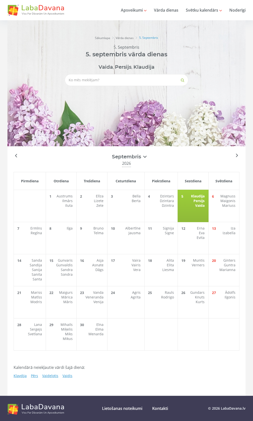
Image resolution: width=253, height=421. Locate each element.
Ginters (229, 260)
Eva (202, 233)
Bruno (98, 228)
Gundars (197, 292)
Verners (198, 265)
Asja (100, 260)
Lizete (99, 200)
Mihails (67, 324)
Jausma (134, 233)
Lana (38, 324)
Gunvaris (65, 260)
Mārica (67, 297)
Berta (136, 200)
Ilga (70, 228)
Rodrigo (167, 297)
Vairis (136, 265)
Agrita (136, 297)
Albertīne (133, 228)
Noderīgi (237, 10)
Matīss (36, 297)
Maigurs (66, 292)
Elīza (100, 196)
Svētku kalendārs (202, 10)
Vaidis (67, 375)
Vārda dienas (166, 10)
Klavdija (20, 375)
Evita (201, 237)
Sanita (37, 274)
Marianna (227, 269)
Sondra (67, 274)
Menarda (96, 334)
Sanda (37, 260)
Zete (100, 205)
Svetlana (35, 334)
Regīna (36, 233)
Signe (169, 233)
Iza (233, 228)
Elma (99, 329)
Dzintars (167, 196)
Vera (137, 269)
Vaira (136, 260)
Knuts (200, 297)
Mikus (68, 338)
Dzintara (167, 200)
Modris (36, 301)
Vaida (106, 67)
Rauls (169, 292)
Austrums (65, 196)
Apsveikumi (132, 10)
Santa (37, 279)
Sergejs (36, 329)
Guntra (229, 265)
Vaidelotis (50, 375)
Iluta (69, 205)
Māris (68, 301)
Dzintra (168, 205)
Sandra (67, 269)
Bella (136, 196)
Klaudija (143, 67)
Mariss (36, 292)
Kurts (200, 301)
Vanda (98, 292)
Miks (69, 334)
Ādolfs (230, 292)
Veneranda (94, 297)
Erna (201, 228)
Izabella (229, 233)
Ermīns (36, 228)
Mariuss (228, 205)
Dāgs (99, 269)
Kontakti (160, 408)
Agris (136, 292)
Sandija (36, 265)
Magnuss (227, 196)
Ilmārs (67, 200)
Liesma (168, 269)
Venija (98, 301)
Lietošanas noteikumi (122, 408)
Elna (100, 324)
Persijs (123, 67)
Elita (170, 265)
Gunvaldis (64, 265)
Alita (170, 260)
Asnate (98, 265)
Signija (168, 228)
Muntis (199, 260)
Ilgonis (230, 297)
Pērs (34, 375)
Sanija (37, 269)
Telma (99, 233)
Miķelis (67, 329)
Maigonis (227, 200)
